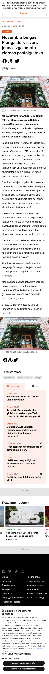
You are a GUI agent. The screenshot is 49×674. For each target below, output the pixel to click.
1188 (7, 563)
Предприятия (34, 577)
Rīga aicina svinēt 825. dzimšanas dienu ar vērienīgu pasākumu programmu (21, 535)
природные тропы (25, 378)
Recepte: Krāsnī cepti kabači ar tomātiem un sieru (24, 448)
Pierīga (38, 378)
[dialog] (24, 640)
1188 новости (7, 22)
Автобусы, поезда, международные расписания (36, 585)
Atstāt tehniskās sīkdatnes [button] (23, 669)
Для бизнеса (8, 585)
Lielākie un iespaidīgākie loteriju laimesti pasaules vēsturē (21, 463)
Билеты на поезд (35, 597)
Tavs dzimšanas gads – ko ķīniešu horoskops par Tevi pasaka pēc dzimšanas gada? (23, 413)
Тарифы (6, 589)
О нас (5, 577)
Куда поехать (9, 378)
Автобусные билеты (37, 593)
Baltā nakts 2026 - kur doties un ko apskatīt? (23, 398)
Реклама (6, 581)
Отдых (19, 22)
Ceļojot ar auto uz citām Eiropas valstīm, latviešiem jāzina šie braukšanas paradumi (22, 431)
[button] (24, 653)
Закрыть (24, 13)
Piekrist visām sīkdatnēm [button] (23, 663)
